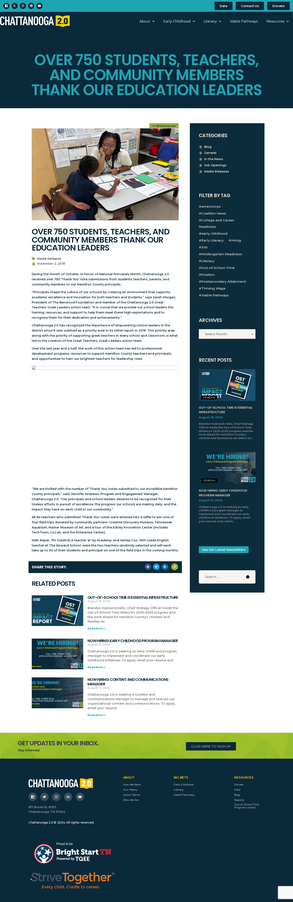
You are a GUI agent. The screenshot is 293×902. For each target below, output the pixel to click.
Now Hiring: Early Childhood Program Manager (133, 641)
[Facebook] (6, 6)
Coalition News (213, 213)
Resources (275, 21)
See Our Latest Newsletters (223, 550)
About (144, 21)
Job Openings (215, 165)
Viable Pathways (244, 21)
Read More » (97, 628)
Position (207, 275)
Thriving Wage (213, 288)
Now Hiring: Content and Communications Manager (128, 681)
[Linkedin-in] (68, 797)
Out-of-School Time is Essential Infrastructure (133, 597)
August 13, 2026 (211, 500)
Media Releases (49, 259)
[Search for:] (227, 577)
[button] (148, 567)
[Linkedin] (31, 6)
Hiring (236, 240)
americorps (211, 206)
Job (204, 247)
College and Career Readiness (216, 223)
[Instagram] (23, 6)
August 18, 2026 (211, 417)
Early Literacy (212, 240)
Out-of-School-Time (218, 268)
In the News (213, 159)
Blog (207, 147)
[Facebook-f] (33, 797)
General (210, 153)
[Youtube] (39, 6)
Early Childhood (177, 21)
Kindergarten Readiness (221, 254)
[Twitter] (44, 797)
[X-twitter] (15, 6)
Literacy (210, 21)
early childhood (214, 233)
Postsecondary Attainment (223, 281)
